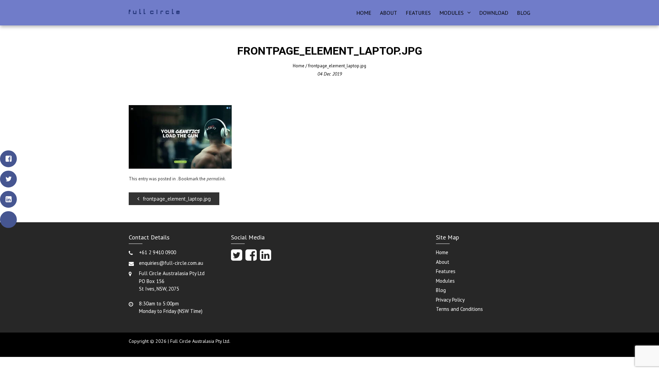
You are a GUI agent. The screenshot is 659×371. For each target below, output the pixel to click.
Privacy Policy (450, 299)
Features (418, 12)
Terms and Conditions (459, 309)
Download (493, 12)
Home (363, 12)
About (388, 12)
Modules (451, 12)
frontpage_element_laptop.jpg (177, 199)
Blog (523, 12)
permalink (216, 179)
